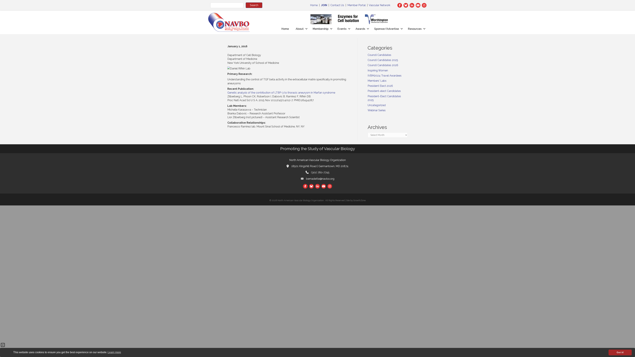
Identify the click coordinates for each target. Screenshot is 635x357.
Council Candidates (379, 55)
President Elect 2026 (380, 85)
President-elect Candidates (384, 91)
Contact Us (337, 5)
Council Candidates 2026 (383, 65)
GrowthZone (359, 200)
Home (314, 5)
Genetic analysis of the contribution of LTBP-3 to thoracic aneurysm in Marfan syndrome (281, 92)
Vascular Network (379, 5)
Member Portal (356, 5)
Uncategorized (377, 105)
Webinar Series (377, 110)
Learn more (114, 352)
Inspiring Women (378, 70)
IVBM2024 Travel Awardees (385, 75)
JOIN (324, 5)
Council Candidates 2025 (383, 60)
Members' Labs (377, 80)
